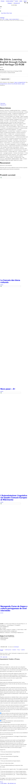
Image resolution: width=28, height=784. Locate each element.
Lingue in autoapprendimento (20, 82)
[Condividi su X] (0, 88)
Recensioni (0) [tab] (3, 104)
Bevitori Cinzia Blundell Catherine (14, 83)
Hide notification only (12, 783)
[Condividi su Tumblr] (0, 94)
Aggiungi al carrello (5, 79)
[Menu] (27, 2)
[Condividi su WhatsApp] (0, 89)
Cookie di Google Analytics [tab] (5, 722)
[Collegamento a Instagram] (0, 100)
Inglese (23, 83)
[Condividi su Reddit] (0, 97)
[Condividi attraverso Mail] (0, 99)
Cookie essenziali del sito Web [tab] (6, 680)
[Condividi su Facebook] (0, 86)
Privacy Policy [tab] (3, 776)
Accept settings (3, 783)
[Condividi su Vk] (0, 95)
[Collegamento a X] (21, 648)
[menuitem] (24, 2)
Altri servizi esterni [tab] (3, 737)
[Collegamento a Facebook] (23, 648)
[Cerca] (24, 2)
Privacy (1, 781)
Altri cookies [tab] (2, 767)
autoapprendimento (3, 83)
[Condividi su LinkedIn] (0, 92)
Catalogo (2, 17)
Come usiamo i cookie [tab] (4, 664)
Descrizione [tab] (2, 103)
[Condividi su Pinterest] (0, 91)
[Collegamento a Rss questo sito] (27, 648)
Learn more (5, 657)
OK (1, 657)
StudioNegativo (16, 646)
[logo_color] (11, 13)
